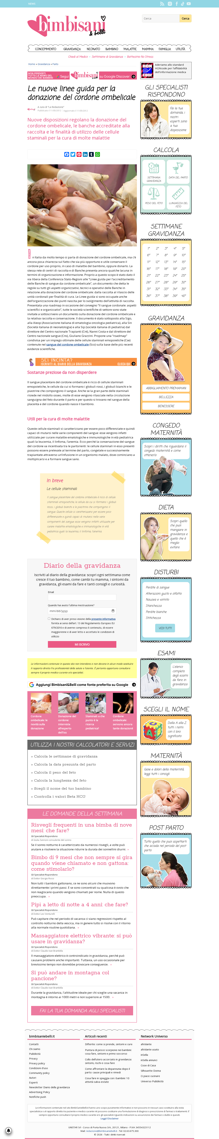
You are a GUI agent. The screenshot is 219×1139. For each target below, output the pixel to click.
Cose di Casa (148, 1065)
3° (166, 249)
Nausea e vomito (157, 600)
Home (31, 64)
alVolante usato (150, 1049)
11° (148, 262)
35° (183, 289)
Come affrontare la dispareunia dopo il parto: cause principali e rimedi (107, 1070)
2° (157, 249)
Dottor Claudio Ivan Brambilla (48, 950)
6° (148, 255)
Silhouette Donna (151, 1070)
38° (166, 296)
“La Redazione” (56, 107)
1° (148, 249)
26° (148, 282)
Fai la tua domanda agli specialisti (82, 1011)
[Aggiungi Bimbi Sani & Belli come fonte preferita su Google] (82, 685)
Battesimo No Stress (140, 57)
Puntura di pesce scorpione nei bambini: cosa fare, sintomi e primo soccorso (108, 1051)
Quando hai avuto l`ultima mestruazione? (71, 605)
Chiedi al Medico (78, 57)
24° (175, 276)
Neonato (93, 49)
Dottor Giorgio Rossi (44, 878)
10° (183, 255)
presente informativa (103, 619)
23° (166, 276)
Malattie (130, 49)
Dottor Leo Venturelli (44, 913)
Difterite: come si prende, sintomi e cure (108, 1044)
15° (183, 262)
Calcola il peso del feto (55, 772)
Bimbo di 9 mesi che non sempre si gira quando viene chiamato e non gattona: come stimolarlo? (81, 863)
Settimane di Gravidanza (107, 57)
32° (157, 289)
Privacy (33, 1058)
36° (148, 296)
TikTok (183, 4)
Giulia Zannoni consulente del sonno (52, 839)
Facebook (177, 4)
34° (175, 289)
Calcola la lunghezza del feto (60, 780)
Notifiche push (37, 1096)
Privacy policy (37, 1063)
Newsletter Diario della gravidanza (49, 1087)
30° (183, 282)
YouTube (189, 4)
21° (148, 276)
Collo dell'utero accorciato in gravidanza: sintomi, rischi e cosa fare (108, 1061)
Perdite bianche (156, 612)
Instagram (170, 4)
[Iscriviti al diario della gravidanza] (82, 362)
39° (174, 296)
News (31, 3)
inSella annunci (149, 1060)
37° (157, 296)
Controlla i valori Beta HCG (59, 796)
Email (51, 592)
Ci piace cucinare (150, 1076)
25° (183, 276)
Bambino (112, 49)
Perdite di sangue (157, 587)
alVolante (146, 1044)
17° (157, 269)
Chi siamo (34, 1049)
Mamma (148, 49)
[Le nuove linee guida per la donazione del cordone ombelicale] (82, 205)
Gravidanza (72, 49)
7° (157, 255)
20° (183, 269)
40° (183, 296)
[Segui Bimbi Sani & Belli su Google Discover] (82, 75)
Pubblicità (34, 1053)
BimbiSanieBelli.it (66, 25)
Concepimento (45, 49)
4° (174, 249)
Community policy (39, 1073)
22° (157, 276)
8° (165, 255)
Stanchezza (154, 606)
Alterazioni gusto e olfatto (164, 594)
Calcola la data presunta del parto (65, 764)
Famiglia (165, 49)
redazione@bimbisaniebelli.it (101, 1131)
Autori (32, 1077)
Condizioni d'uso (38, 1068)
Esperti (33, 1082)
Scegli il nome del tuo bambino (62, 788)
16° (148, 269)
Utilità (180, 49)
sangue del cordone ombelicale (67, 344)
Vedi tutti (165, 628)
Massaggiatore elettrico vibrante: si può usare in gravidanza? (81, 938)
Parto (55, 64)
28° (166, 282)
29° (174, 282)
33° (166, 289)
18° (166, 269)
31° (148, 289)
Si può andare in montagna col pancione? (70, 975)
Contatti (33, 1044)
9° (174, 255)
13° (166, 262)
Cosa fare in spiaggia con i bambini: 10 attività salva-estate (107, 1079)
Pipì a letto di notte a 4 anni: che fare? (79, 904)
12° (157, 262)
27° (157, 282)
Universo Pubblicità (152, 1081)
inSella (144, 1054)
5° (183, 249)
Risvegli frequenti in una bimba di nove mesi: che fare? (81, 828)
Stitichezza (153, 618)
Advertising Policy (39, 1092)
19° (175, 269)
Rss (162, 4)
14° (175, 262)
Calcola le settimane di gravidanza (66, 756)
